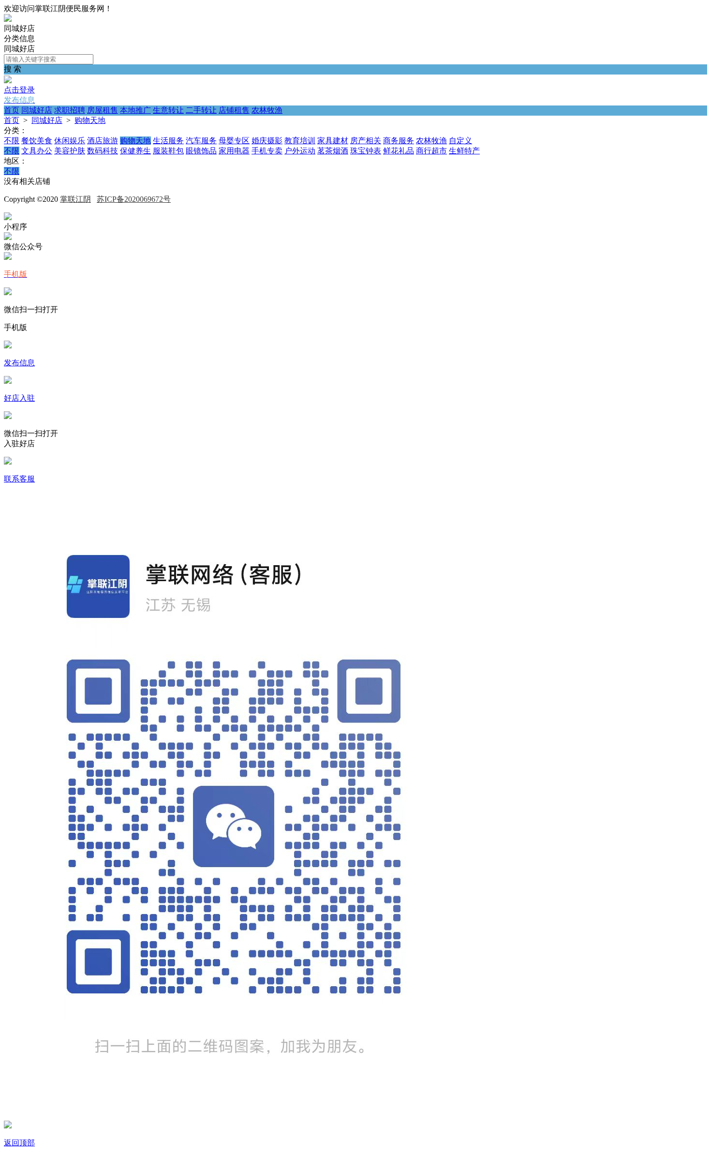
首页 (11, 110)
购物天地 (89, 120)
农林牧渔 (267, 110)
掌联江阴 (75, 199)
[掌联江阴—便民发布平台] (8, 19)
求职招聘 (69, 110)
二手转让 (201, 110)
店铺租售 (234, 110)
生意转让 (168, 110)
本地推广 (135, 110)
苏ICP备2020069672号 (134, 199)
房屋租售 (102, 110)
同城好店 (36, 110)
